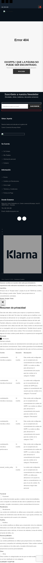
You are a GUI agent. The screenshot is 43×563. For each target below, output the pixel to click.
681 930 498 (5, 7)
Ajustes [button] (2, 298)
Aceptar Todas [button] (9, 298)
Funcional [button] (3, 494)
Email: (3, 211)
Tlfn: (3, 208)
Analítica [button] (2, 520)
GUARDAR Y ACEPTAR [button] (7, 561)
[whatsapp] (11, 1)
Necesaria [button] (3, 336)
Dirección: (4, 203)
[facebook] (3, 1)
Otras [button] (1, 551)
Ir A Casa (21, 71)
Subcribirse (34, 106)
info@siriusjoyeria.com (12, 211)
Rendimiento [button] (4, 507)
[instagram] (7, 1)
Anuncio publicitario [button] (6, 535)
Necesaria (6, 338)
